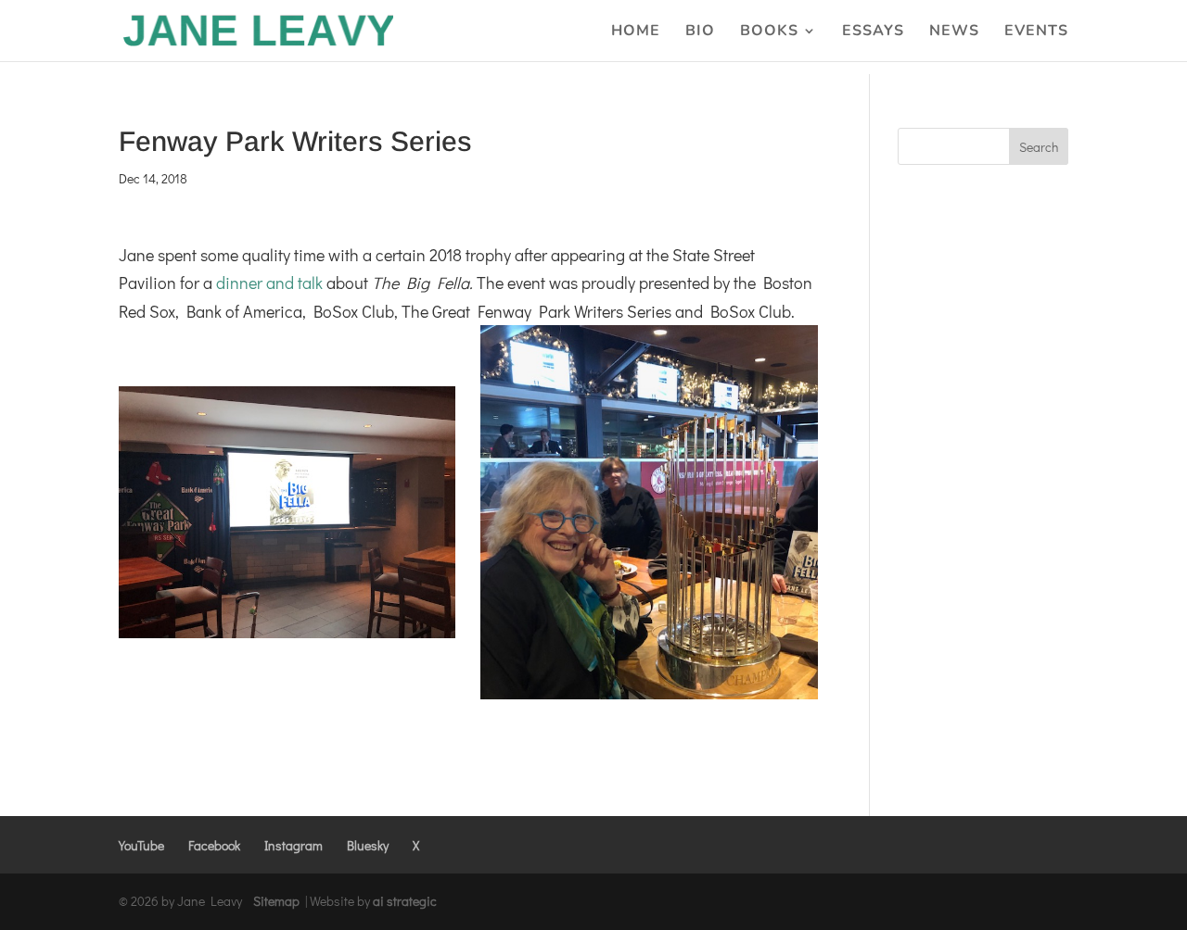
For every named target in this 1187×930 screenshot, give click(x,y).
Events (1036, 32)
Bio (700, 32)
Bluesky (368, 845)
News (954, 32)
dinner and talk (269, 282)
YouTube (141, 845)
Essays (873, 32)
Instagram (293, 845)
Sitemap (276, 901)
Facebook (214, 845)
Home (635, 32)
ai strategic (405, 901)
